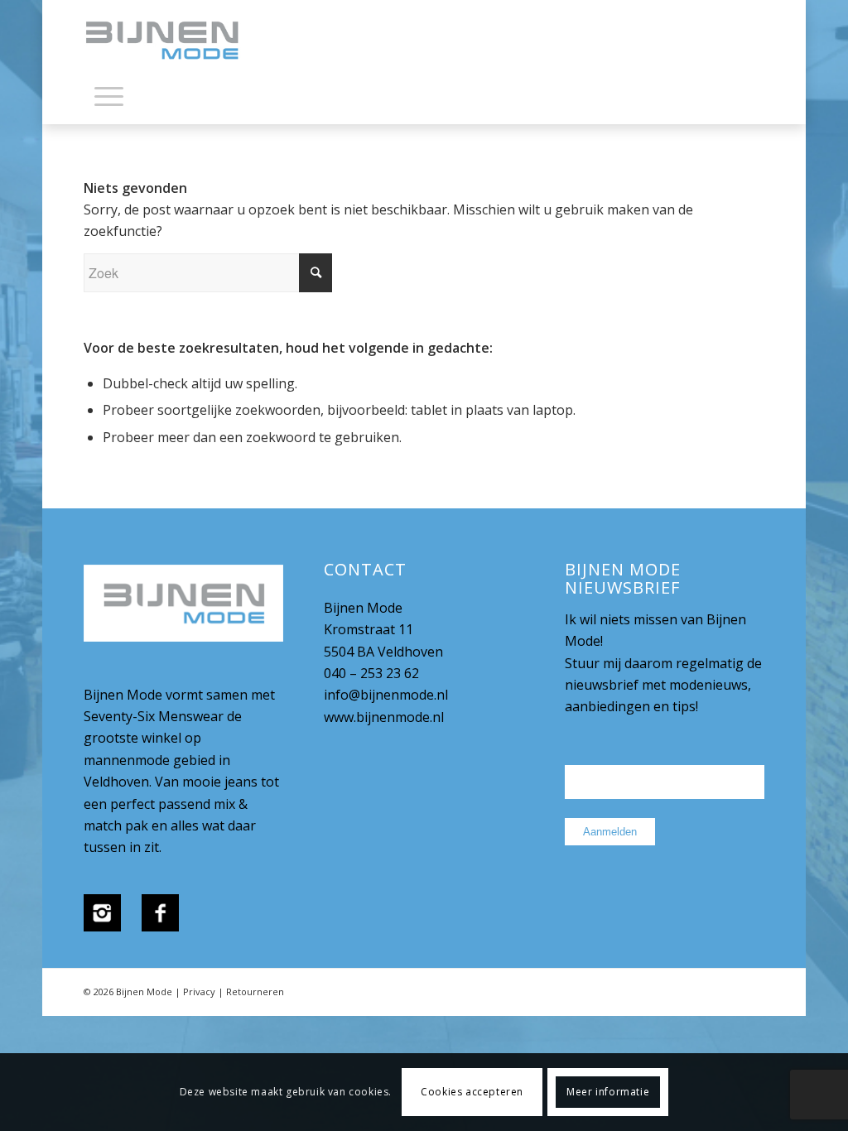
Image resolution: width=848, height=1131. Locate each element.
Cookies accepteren (472, 1092)
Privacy (199, 991)
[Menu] (109, 95)
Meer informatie (607, 1092)
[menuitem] (109, 99)
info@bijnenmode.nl (386, 695)
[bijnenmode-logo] (174, 41)
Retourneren (255, 991)
